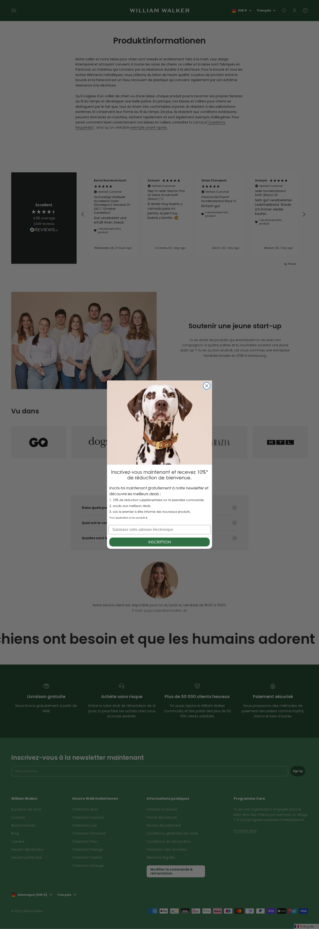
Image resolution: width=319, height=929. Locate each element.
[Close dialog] (206, 385)
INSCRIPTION (159, 542)
